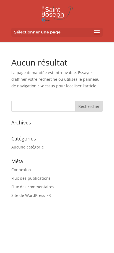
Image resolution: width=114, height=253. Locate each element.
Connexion (21, 169)
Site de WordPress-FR (31, 195)
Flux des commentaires (32, 186)
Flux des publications (31, 178)
